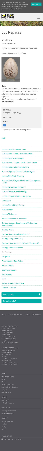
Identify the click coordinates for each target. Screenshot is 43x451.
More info (19, 9)
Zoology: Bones (7, 230)
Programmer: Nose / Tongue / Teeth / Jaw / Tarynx (19, 162)
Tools (4, 279)
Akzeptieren (36, 4)
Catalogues (6, 408)
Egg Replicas (6, 252)
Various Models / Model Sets (13, 283)
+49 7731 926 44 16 (10, 358)
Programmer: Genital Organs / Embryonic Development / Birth (21, 181)
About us (5, 418)
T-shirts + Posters (9, 288)
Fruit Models (7, 274)
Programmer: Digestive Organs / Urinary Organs (18, 171)
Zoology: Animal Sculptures (12, 247)
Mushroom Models (9, 270)
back (3, 138)
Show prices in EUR (9, 301)
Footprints (6, 256)
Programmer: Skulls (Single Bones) (13, 205)
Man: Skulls (6, 200)
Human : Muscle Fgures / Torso (14, 149)
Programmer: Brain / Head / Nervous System (17, 154)
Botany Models (7, 265)
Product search (8, 294)
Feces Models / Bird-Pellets (12, 261)
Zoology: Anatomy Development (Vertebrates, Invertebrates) (19, 224)
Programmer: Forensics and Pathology (14, 192)
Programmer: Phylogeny (9, 214)
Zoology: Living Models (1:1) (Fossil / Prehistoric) (20, 243)
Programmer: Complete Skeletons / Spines (16, 196)
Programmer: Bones (7, 209)
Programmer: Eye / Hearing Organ (13, 158)
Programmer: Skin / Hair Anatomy (13, 176)
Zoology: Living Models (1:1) (12, 239)
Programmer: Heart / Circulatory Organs (15, 167)
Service (4, 397)
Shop (3, 373)
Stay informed (7, 436)
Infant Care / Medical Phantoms (14, 218)
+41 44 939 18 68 (9, 337)
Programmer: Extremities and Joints (13, 187)
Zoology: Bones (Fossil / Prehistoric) (15, 234)
